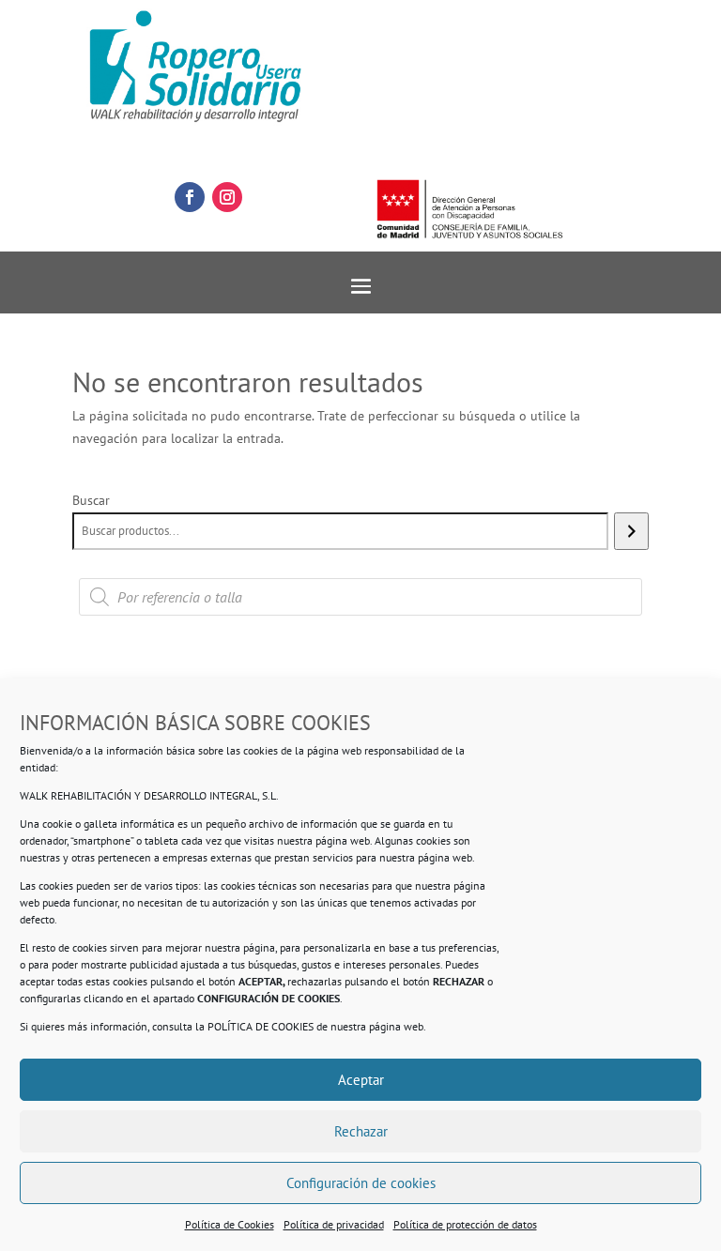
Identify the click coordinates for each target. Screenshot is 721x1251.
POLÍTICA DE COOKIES (260, 1026)
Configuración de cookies (361, 1183)
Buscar (91, 500)
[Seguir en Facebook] (190, 197)
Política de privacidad (334, 1224)
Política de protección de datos (465, 1224)
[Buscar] (631, 531)
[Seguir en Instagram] (227, 197)
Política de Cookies (229, 1224)
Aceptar (361, 1080)
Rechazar (361, 1131)
